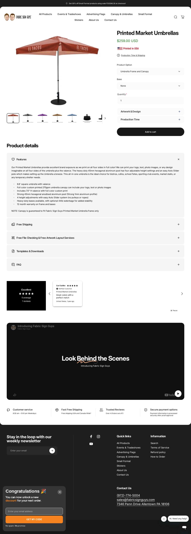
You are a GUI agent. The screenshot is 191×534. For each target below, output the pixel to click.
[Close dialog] (59, 492)
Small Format (124, 461)
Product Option (124, 65)
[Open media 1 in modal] (57, 70)
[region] (116, 293)
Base (119, 79)
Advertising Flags (126, 452)
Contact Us (123, 474)
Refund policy (158, 452)
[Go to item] (13, 118)
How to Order (158, 456)
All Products (123, 443)
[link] (143, 504)
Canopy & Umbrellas (128, 456)
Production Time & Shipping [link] (133, 55)
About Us (122, 470)
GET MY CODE (34, 519)
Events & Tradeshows (129, 447)
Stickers (121, 465)
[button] (49, 293)
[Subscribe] (52, 450)
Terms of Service (160, 447)
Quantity (122, 94)
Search (154, 443)
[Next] (100, 75)
